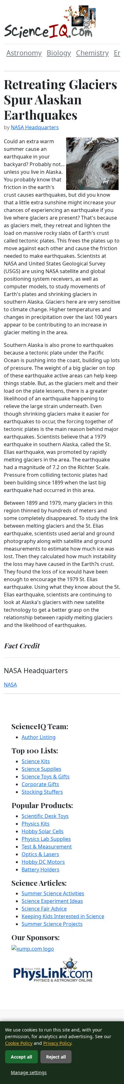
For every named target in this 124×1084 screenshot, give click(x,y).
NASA (10, 684)
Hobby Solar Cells (43, 831)
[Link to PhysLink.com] (53, 969)
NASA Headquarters (35, 127)
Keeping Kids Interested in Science (63, 916)
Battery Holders (40, 869)
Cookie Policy (18, 1043)
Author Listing (39, 737)
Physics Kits (36, 823)
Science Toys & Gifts (46, 776)
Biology (59, 52)
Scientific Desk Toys (45, 816)
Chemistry (92, 52)
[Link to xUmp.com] (32, 948)
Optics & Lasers (40, 854)
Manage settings (29, 1072)
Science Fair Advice (44, 908)
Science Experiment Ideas (52, 901)
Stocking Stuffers (42, 791)
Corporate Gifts (40, 784)
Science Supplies (41, 768)
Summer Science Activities (53, 893)
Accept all (21, 1057)
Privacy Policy (57, 1043)
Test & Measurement (47, 846)
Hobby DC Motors (43, 861)
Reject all (56, 1057)
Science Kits (36, 761)
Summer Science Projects (52, 923)
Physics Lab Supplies (46, 838)
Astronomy (24, 52)
